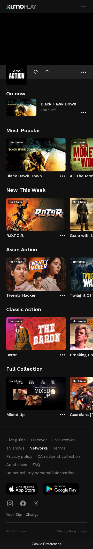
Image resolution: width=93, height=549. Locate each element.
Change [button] (32, 514)
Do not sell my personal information (40, 472)
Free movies (63, 439)
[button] (46, 107)
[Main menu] (84, 6)
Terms (59, 448)
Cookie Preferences (46, 544)
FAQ (36, 464)
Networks (38, 448)
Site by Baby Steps (72, 531)
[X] (36, 503)
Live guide (16, 439)
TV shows (15, 448)
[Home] (21, 7)
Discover (39, 439)
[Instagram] (10, 503)
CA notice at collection (58, 456)
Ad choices (16, 464)
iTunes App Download (22, 490)
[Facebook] (23, 503)
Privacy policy (19, 456)
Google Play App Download (61, 490)
